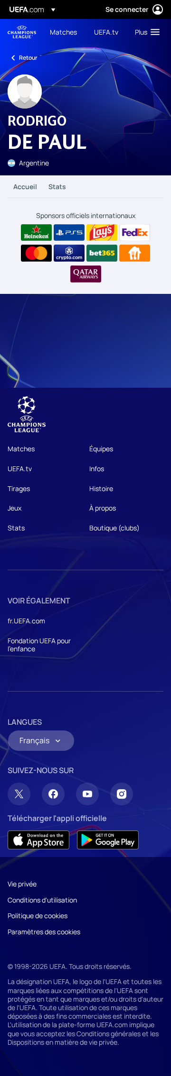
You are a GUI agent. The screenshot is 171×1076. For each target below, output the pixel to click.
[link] (63, 32)
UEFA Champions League (22, 32)
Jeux (14, 507)
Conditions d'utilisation (42, 899)
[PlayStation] (69, 232)
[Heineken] (36, 232)
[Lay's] (101, 232)
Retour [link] (28, 58)
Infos (96, 468)
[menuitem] (64, 32)
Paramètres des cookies (44, 931)
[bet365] (101, 253)
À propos (102, 507)
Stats (57, 186)
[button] (145, 32)
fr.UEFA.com (26, 620)
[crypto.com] (69, 253)
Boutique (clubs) (114, 527)
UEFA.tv (20, 468)
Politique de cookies (37, 915)
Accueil (25, 186)
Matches (21, 448)
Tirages (19, 488)
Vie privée (22, 883)
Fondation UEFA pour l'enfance (39, 645)
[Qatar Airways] (85, 274)
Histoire (101, 488)
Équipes (101, 448)
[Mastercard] (36, 253)
